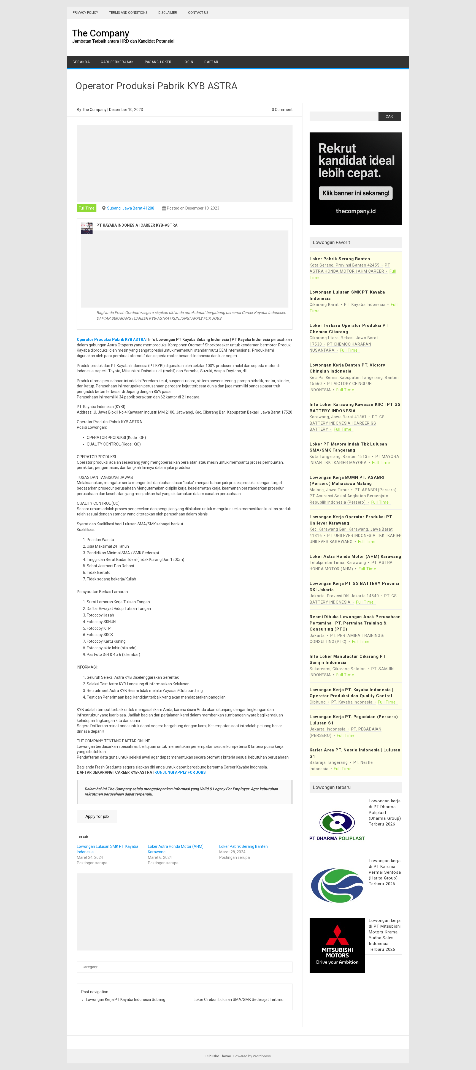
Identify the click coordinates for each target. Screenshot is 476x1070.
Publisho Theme (218, 1056)
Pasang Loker (158, 62)
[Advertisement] (185, 163)
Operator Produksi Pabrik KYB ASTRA (111, 339)
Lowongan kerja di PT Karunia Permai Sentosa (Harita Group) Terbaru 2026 (385, 872)
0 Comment (282, 109)
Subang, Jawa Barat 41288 (130, 208)
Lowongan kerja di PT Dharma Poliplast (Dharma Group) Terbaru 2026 (385, 813)
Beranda (81, 62)
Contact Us (198, 13)
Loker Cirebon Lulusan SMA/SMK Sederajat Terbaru (241, 999)
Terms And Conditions (128, 13)
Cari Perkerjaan (117, 62)
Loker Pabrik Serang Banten (243, 846)
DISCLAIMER (167, 13)
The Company (100, 33)
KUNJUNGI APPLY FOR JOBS (180, 772)
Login (188, 62)
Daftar (211, 62)
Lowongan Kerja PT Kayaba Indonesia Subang (123, 999)
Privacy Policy (85, 13)
